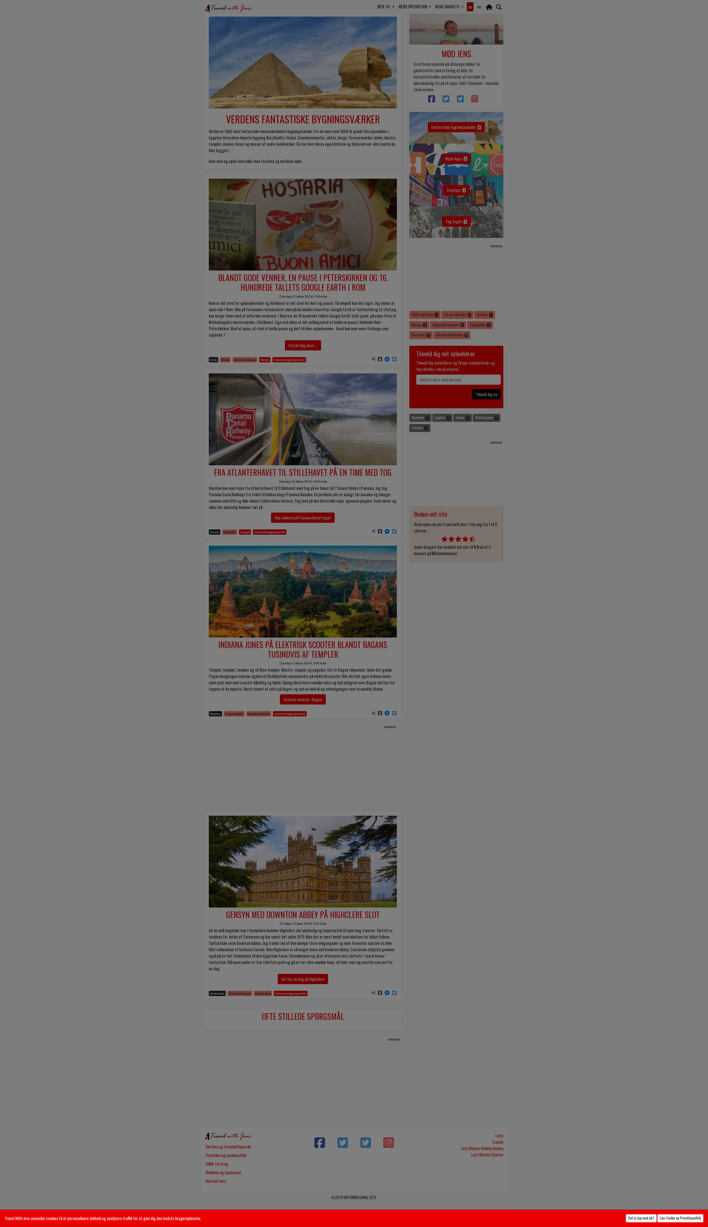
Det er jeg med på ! (641, 1218)
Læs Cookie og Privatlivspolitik (680, 1218)
